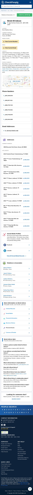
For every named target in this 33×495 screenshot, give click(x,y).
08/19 (5, 437)
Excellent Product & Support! (8, 427)
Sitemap (3, 472)
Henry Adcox (5, 70)
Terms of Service (24, 483)
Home (6, 490)
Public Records (4, 451)
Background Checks (5, 445)
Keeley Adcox (16, 69)
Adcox (12, 10)
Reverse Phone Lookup (6, 449)
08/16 (15, 437)
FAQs (19, 445)
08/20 (2, 437)
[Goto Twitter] (4, 425)
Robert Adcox (9, 69)
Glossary (20, 447)
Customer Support (22, 451)
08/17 (12, 437)
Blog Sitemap (4, 474)
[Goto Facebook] (2, 425)
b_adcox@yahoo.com (23, 364)
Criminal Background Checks (7, 470)
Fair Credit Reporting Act (23, 482)
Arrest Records (4, 468)
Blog (19, 443)
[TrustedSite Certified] (4, 432)
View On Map (16, 81)
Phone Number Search (6, 464)
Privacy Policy (4, 485)
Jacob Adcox (23, 69)
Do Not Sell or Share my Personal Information (23, 458)
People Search (3, 10)
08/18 (9, 437)
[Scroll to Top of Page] (30, 489)
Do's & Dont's (21, 449)
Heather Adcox (19, 373)
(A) (8, 10)
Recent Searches (8, 435)
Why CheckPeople (22, 453)
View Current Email (10, 48)
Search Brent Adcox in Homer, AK (12, 6)
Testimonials (20, 455)
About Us (10, 490)
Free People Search (5, 466)
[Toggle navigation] (30, 2)
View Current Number (11, 41)
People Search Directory (6, 443)
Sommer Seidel (12, 375)
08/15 (18, 437)
